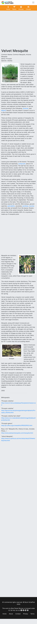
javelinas (25, 206)
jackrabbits (11, 206)
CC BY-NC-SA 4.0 (14, 610)
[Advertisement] (18, 30)
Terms (32, 614)
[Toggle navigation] (33, 2)
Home (4, 614)
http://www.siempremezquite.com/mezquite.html (17, 433)
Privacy (25, 614)
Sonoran (25, 108)
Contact (18, 614)
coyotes (31, 206)
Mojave (3, 110)
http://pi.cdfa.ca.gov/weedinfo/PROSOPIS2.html (16, 425)
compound (21, 164)
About (11, 614)
